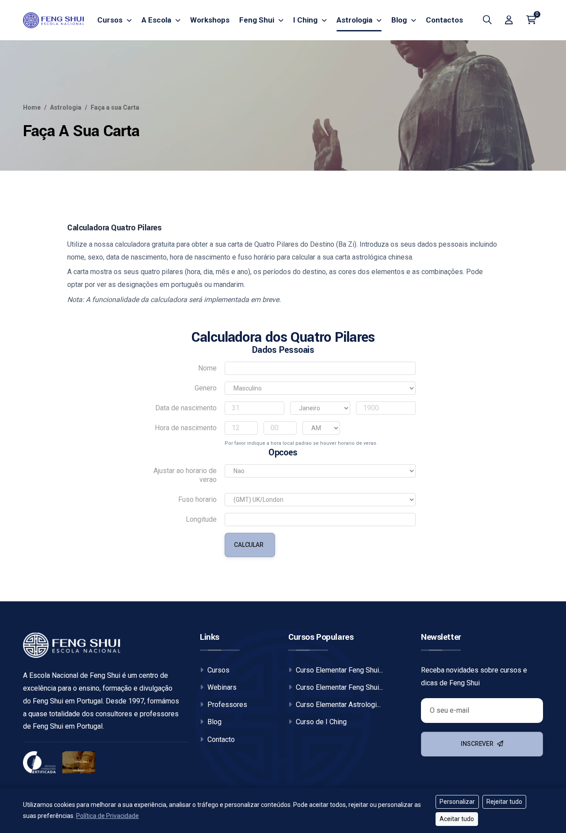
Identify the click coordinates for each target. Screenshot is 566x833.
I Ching (306, 19)
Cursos (110, 19)
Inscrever (478, 743)
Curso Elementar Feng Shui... (338, 670)
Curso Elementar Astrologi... (337, 704)
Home (32, 107)
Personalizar (457, 801)
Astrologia (355, 19)
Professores (226, 704)
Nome (207, 368)
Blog (400, 19)
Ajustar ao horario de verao (185, 475)
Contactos (444, 19)
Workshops (209, 19)
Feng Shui (257, 19)
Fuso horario (197, 499)
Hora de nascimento (186, 428)
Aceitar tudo (457, 818)
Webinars (221, 687)
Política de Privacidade (107, 815)
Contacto (220, 739)
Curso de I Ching (320, 722)
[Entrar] (509, 20)
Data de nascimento (186, 408)
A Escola (157, 19)
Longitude (201, 519)
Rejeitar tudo (504, 801)
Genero (206, 388)
